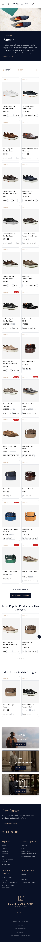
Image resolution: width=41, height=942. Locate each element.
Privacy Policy (26, 877)
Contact (4, 880)
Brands (4, 848)
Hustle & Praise (24, 936)
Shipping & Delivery (8, 885)
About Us (24, 846)
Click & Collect (7, 877)
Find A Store (25, 851)
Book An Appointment (28, 856)
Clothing (5, 851)
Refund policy (20, 932)
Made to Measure (7, 859)
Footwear (5, 854)
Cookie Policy (26, 874)
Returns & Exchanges (9, 882)
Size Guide (24, 879)
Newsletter (6, 888)
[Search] (8, 4)
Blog (23, 848)
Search (20, 925)
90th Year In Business (28, 854)
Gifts (3, 856)
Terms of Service (20, 929)
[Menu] (3, 4)
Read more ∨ (8, 56)
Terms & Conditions (28, 882)
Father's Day (6, 864)
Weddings (5, 861)
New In (4, 846)
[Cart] (38, 4)
